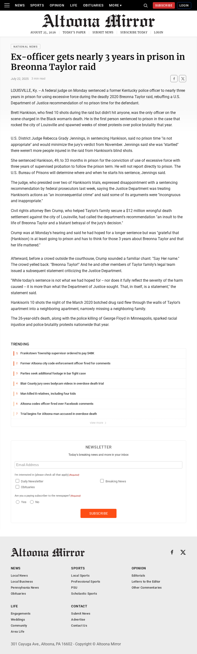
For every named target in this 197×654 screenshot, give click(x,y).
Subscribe (164, 5)
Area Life (18, 631)
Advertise (78, 619)
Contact (79, 606)
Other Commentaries (147, 587)
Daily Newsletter (32, 481)
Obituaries (93, 5)
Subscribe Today (134, 32)
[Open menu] (7, 5)
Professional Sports (85, 581)
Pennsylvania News (25, 587)
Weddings (18, 619)
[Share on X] (182, 78)
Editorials (138, 575)
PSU (74, 587)
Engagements (21, 613)
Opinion (57, 5)
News (20, 5)
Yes (23, 502)
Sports (37, 5)
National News (25, 46)
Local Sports (80, 575)
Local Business (22, 581)
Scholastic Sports (84, 593)
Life (73, 5)
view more (97, 422)
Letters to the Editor (146, 581)
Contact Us (79, 625)
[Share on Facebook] (174, 78)
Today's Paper (74, 32)
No (37, 502)
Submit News (103, 32)
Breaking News (115, 481)
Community (19, 625)
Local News (19, 575)
